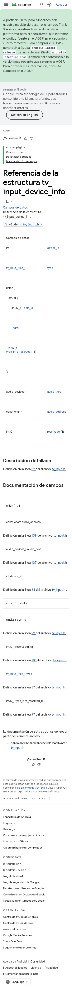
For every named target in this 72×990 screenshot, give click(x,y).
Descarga (9, 829)
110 (34, 660)
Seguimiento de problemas (19, 947)
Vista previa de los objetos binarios (23, 835)
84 (33, 590)
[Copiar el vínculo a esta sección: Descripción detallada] (56, 461)
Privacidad (51, 967)
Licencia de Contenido (34, 787)
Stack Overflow (12, 941)
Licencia (36, 967)
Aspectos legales (16, 967)
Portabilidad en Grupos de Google (24, 900)
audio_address (56, 411)
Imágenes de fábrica (15, 841)
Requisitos (9, 823)
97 (33, 715)
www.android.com (14, 929)
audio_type (54, 391)
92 (33, 633)
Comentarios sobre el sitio (22, 973)
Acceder (61, 4)
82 (33, 469)
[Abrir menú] (6, 4)
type (50, 268)
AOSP (6, 130)
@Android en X (12, 863)
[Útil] (26, 138)
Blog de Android (13, 876)
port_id (28, 308)
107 (34, 563)
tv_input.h (32, 224)
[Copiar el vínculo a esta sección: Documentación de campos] (7, 492)
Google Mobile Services (17, 935)
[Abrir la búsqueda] (42, 4)
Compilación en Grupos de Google (24, 894)
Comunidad (38, 961)
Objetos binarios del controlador (22, 847)
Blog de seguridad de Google (21, 882)
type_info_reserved (18, 351)
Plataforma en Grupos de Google (23, 888)
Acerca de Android (15, 961)
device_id (53, 248)
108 (34, 536)
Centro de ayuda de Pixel (18, 923)
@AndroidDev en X (14, 870)
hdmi (16, 328)
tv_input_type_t (16, 268)
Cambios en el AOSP (17, 71)
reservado (54, 431)
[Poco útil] (31, 138)
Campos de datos (15, 207)
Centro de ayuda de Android (20, 917)
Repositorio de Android (17, 817)
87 (33, 687)
